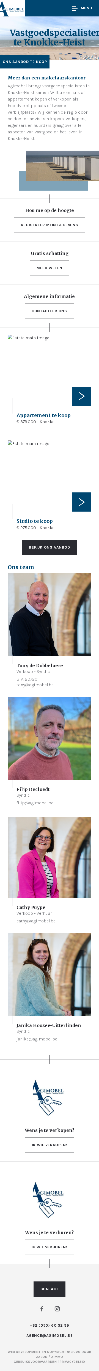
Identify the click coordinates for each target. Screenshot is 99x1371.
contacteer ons (49, 311)
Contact (49, 1289)
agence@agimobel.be (49, 1335)
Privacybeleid (72, 1362)
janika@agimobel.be (36, 1039)
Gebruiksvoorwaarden (36, 1362)
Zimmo (57, 1357)
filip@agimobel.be (34, 802)
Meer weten (49, 268)
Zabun (42, 1357)
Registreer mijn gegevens (49, 225)
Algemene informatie (49, 296)
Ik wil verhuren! (49, 1247)
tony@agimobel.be (35, 684)
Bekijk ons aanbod (49, 547)
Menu (86, 8)
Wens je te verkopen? (49, 1130)
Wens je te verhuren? (49, 1232)
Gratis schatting (49, 253)
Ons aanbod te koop (25, 61)
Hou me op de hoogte (49, 210)
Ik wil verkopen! (49, 1145)
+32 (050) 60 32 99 (49, 1325)
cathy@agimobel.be (36, 920)
